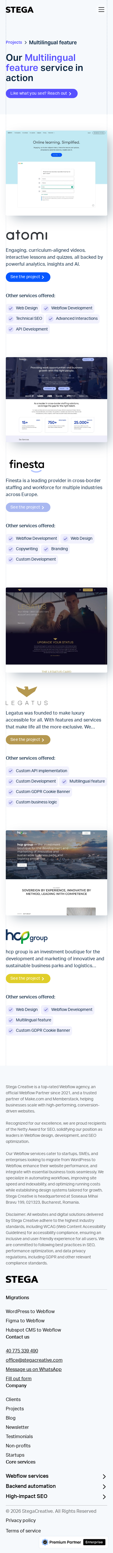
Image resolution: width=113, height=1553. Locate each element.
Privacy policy (21, 1520)
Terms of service (23, 1531)
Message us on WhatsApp (34, 1369)
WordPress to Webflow (30, 1311)
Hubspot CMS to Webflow (33, 1330)
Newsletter (17, 1427)
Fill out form (19, 1378)
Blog (11, 1418)
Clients (13, 1399)
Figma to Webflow (25, 1321)
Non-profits (18, 1446)
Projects (15, 1409)
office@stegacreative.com (34, 1360)
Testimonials (19, 1436)
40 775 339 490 (22, 1351)
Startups (15, 1455)
